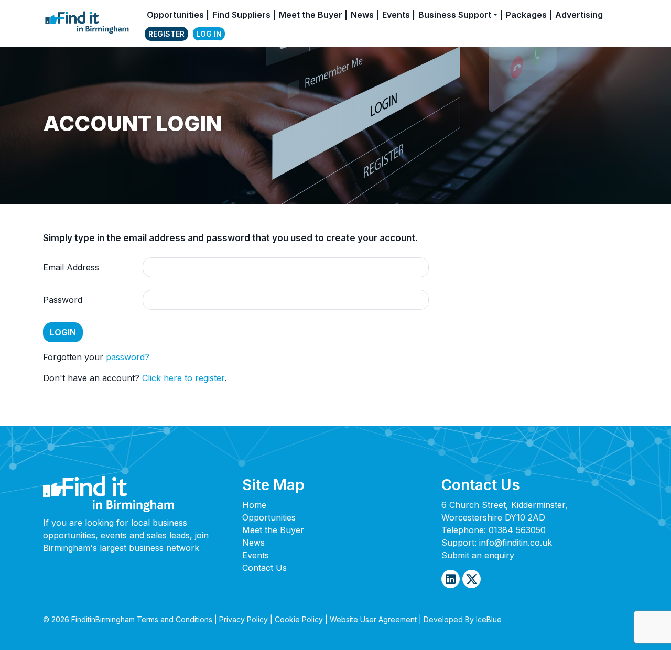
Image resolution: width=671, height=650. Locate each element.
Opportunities (175, 14)
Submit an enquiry (477, 555)
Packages (526, 14)
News (362, 14)
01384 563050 (517, 530)
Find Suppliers (241, 14)
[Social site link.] (450, 579)
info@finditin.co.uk (515, 542)
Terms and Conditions (174, 619)
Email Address (71, 267)
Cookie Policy (299, 619)
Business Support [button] (454, 14)
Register (166, 33)
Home (254, 505)
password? (127, 357)
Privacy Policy (243, 619)
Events (396, 14)
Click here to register (183, 378)
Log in (209, 33)
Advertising (579, 14)
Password (62, 300)
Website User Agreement (373, 619)
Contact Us (264, 567)
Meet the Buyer (310, 14)
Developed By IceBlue (463, 619)
